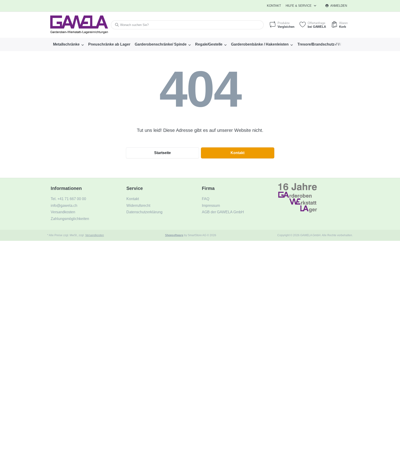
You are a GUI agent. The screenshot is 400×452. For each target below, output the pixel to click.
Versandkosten (94, 235)
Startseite (162, 153)
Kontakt (274, 5)
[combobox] (187, 24)
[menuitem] (68, 44)
